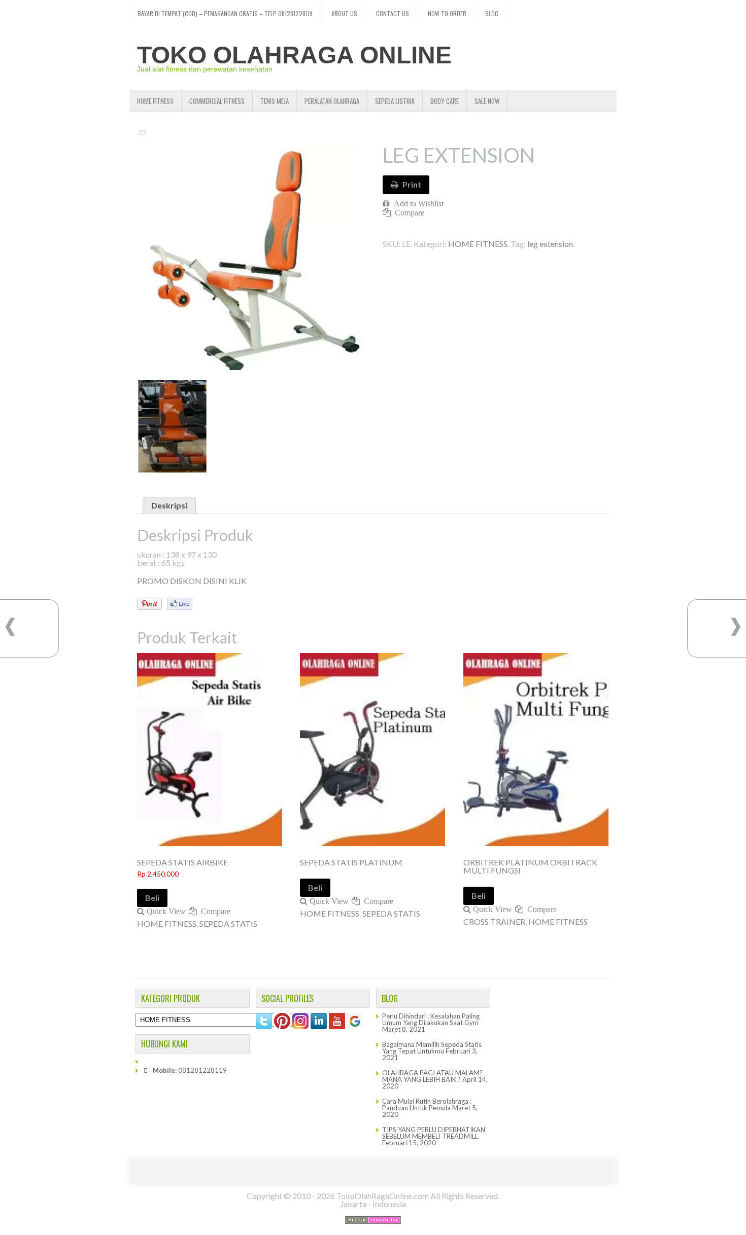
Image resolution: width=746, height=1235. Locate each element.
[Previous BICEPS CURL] (10, 627)
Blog (491, 13)
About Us (344, 13)
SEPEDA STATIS (228, 923)
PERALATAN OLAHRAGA (331, 101)
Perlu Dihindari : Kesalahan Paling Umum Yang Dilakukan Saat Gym (431, 1019)
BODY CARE (444, 101)
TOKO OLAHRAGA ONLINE (294, 55)
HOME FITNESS (155, 101)
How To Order (447, 13)
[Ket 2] (172, 426)
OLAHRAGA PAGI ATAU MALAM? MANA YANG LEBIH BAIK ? (432, 1076)
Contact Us (392, 13)
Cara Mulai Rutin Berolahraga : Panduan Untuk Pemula (426, 1104)
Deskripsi (169, 505)
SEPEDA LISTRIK (395, 101)
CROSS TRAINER (494, 921)
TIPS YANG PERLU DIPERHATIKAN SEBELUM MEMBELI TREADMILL (433, 1132)
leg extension (550, 243)
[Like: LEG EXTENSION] (179, 604)
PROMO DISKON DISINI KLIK (192, 581)
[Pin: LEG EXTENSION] (149, 604)
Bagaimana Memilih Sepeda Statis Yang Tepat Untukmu (432, 1047)
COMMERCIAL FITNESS (217, 101)
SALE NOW (486, 101)
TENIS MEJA (274, 101)
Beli (152, 897)
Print (411, 184)
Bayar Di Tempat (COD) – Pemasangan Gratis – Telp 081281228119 (225, 13)
